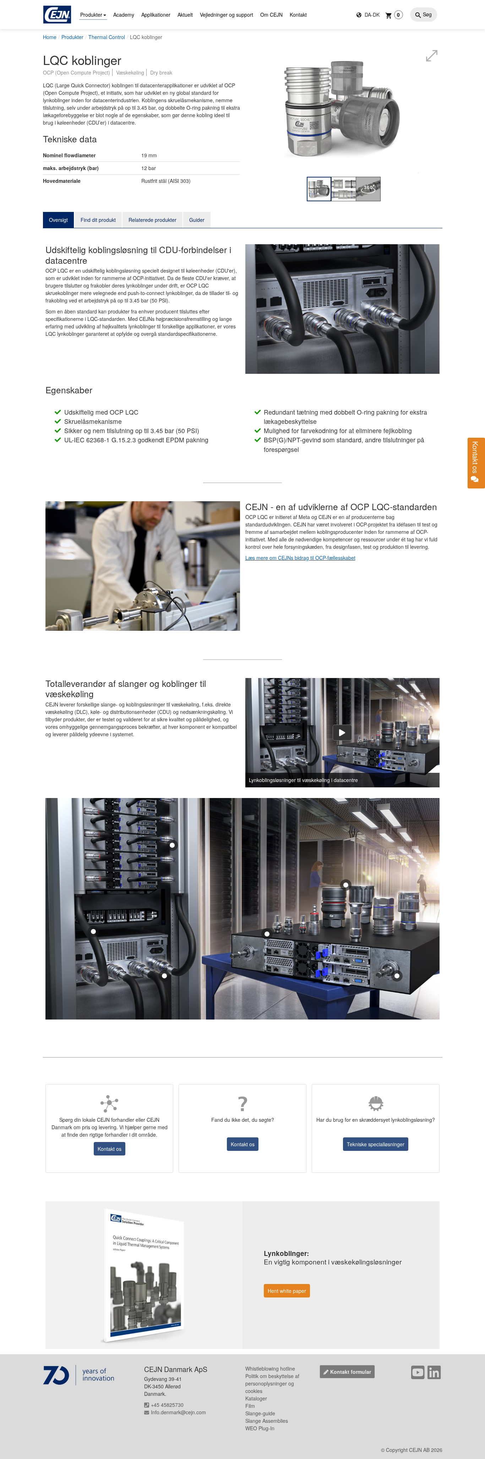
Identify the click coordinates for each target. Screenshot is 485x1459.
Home (49, 36)
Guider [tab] (197, 219)
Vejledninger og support (226, 14)
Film (250, 1405)
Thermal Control (106, 36)
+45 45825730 (167, 1404)
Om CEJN (271, 14)
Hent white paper (287, 1290)
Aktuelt (185, 14)
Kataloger (256, 1398)
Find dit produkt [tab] (98, 219)
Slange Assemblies (266, 1420)
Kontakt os (109, 1148)
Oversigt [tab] (58, 219)
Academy (123, 14)
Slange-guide (260, 1413)
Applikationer (155, 14)
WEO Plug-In (259, 1428)
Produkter (91, 14)
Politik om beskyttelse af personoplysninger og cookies (272, 1383)
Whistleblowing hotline (270, 1368)
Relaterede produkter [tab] (152, 219)
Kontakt (298, 14)
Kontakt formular (350, 1371)
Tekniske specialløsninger (375, 1144)
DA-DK (371, 14)
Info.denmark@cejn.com (178, 1412)
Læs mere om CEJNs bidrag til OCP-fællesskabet (300, 557)
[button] (172, 845)
